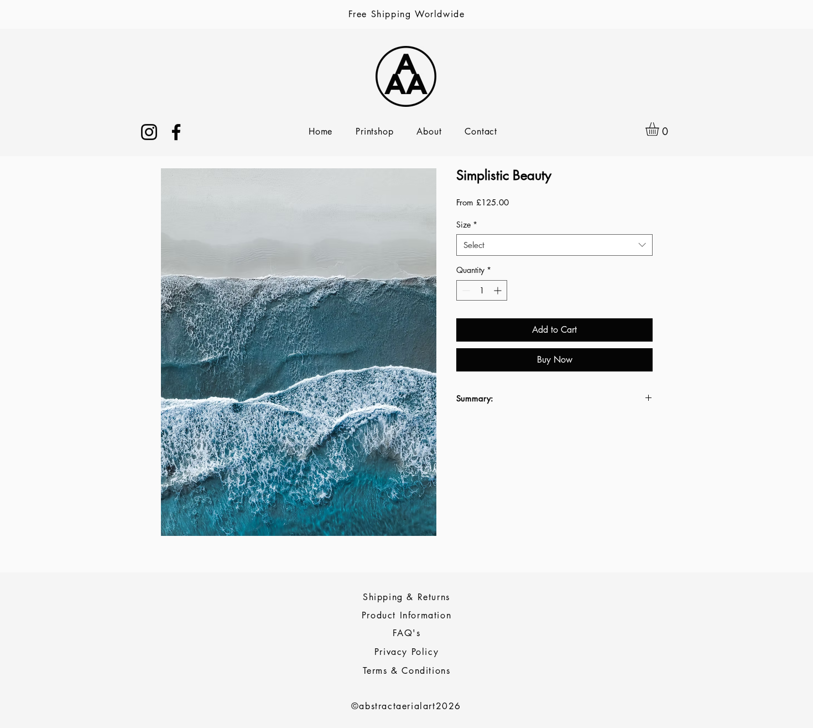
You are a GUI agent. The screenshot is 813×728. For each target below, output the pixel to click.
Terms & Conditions (407, 671)
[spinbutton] (482, 290)
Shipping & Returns (406, 597)
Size (466, 224)
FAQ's (407, 633)
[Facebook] (176, 132)
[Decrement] (465, 290)
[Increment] (498, 290)
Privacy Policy (406, 652)
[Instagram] (149, 132)
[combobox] (554, 245)
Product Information (406, 615)
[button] (660, 129)
